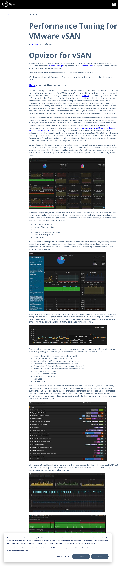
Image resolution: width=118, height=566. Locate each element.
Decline (99, 556)
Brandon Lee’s (87, 66)
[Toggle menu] (114, 4)
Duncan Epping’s (55, 66)
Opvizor (85, 95)
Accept (81, 556)
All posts (6, 14)
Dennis (35, 44)
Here (32, 85)
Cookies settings (62, 556)
